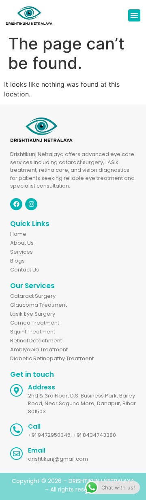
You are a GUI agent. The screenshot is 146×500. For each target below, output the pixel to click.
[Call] (16, 429)
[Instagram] (31, 204)
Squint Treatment (32, 331)
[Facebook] (16, 204)
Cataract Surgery (33, 296)
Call (34, 426)
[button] (134, 15)
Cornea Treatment (34, 322)
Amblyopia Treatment (39, 349)
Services (21, 251)
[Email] (16, 453)
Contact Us (24, 269)
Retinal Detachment (36, 340)
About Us (22, 243)
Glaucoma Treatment (38, 305)
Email (36, 450)
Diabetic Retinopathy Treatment (52, 358)
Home (18, 234)
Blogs (17, 260)
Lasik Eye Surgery (32, 313)
